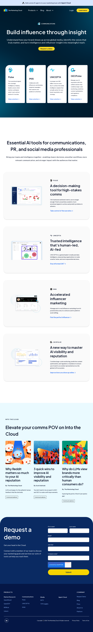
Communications (11, 497)
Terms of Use (85, 620)
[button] (33, 10)
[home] (14, 10)
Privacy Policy (75, 620)
